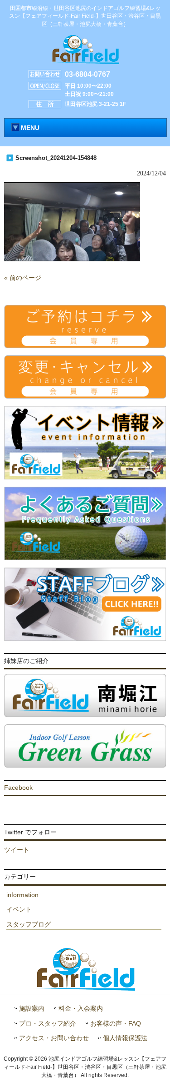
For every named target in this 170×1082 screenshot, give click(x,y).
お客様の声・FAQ (115, 1023)
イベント (19, 909)
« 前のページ (22, 277)
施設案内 (31, 1008)
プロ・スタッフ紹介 (47, 1023)
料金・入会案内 (80, 1008)
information (22, 894)
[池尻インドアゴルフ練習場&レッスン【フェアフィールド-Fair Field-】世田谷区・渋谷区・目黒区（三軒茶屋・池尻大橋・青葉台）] (85, 60)
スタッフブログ (28, 924)
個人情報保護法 (125, 1038)
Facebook (18, 787)
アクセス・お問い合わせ (54, 1038)
